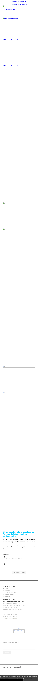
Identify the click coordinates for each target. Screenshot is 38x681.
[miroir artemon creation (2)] (19, 18)
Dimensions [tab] (6, 554)
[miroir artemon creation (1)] (19, 447)
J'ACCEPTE (4, 680)
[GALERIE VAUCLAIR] (16, 9)
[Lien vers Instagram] (31, 671)
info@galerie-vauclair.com (10, 618)
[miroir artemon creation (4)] (19, 284)
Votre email (6, 645)
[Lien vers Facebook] (28, 671)
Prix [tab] (4, 563)
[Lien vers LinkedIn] (33, 671)
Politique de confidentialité (16, 680)
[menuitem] (16, 672)
